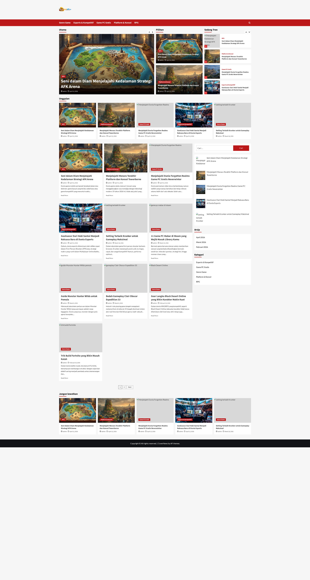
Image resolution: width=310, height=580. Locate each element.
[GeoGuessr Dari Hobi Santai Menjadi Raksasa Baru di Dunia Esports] (212, 83)
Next (129, 387)
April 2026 (200, 237)
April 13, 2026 (74, 91)
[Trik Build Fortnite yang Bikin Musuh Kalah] (80, 337)
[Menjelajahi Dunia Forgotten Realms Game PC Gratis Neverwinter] (212, 67)
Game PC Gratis (104, 22)
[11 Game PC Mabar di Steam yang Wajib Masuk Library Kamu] (170, 218)
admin (65, 91)
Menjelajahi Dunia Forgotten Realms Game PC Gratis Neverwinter (235, 68)
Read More (64, 195)
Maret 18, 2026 (229, 136)
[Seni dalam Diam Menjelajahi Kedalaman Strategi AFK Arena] (106, 64)
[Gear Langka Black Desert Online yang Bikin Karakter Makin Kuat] (170, 278)
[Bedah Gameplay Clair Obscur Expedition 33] (125, 278)
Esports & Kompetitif (83, 22)
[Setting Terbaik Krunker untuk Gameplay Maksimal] (232, 115)
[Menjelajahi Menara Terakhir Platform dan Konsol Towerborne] (212, 52)
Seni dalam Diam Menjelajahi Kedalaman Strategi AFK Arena (106, 84)
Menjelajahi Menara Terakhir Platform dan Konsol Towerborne (234, 53)
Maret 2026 (201, 242)
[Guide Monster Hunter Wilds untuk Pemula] (80, 278)
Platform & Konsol (122, 22)
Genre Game (64, 22)
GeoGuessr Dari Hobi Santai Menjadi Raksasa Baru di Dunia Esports (235, 84)
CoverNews (163, 443)
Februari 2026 (202, 247)
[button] (249, 23)
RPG (136, 22)
